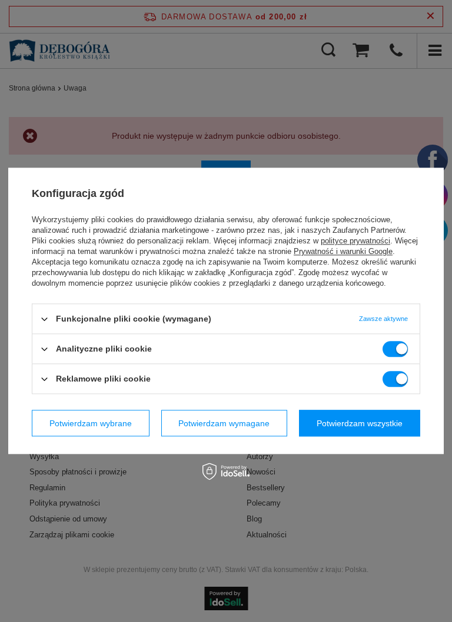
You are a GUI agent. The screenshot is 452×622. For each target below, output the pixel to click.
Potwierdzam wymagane (224, 423)
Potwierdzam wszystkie (360, 423)
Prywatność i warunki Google (343, 251)
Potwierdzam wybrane (90, 423)
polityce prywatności (355, 240)
